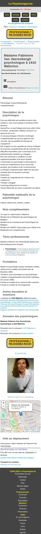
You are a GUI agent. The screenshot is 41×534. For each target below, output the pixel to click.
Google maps (5, 458)
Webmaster (22, 477)
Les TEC (10, 465)
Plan (22, 483)
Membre (27, 9)
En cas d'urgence (22, 517)
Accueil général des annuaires (20, 23)
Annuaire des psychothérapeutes (14, 300)
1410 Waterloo (8, 43)
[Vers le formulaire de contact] (5, 88)
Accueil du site (20, 353)
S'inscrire (22, 498)
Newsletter (23, 520)
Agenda (23, 532)
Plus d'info (30, 70)
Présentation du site (22, 474)
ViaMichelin (22, 458)
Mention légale (22, 486)
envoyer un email (32, 88)
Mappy (31, 458)
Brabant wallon (33, 42)
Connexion (12, 27)
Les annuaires (5, 42)
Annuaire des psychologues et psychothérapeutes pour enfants (19, 301)
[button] (20, 414)
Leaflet (26, 431)
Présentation (32, 27)
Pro (21, 9)
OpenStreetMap (35, 431)
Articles (23, 529)
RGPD (22, 489)
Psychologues (19, 42)
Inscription (22, 27)
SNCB (2, 465)
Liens (23, 526)
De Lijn (18, 465)
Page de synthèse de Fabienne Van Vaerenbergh (19, 310)
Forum (22, 523)
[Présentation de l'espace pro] (20, 349)
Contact (23, 480)
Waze (14, 458)
